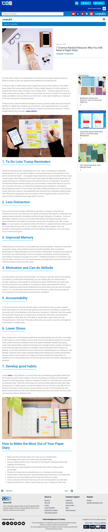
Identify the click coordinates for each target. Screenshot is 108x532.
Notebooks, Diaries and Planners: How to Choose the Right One (91, 100)
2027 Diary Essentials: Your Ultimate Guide (90, 166)
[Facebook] (86, 14)
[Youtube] (73, 14)
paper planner (31, 111)
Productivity (68, 54)
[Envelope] (91, 14)
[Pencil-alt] (3, 523)
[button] (76, 3)
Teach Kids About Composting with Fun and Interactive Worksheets (91, 134)
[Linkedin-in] (78, 14)
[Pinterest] (82, 14)
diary (4, 224)
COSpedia (60, 54)
